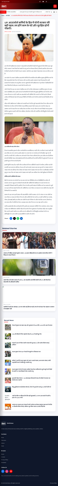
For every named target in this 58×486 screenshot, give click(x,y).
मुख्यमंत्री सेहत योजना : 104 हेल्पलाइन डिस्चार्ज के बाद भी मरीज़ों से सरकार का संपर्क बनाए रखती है (31, 379)
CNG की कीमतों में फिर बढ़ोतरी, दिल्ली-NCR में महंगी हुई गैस (26, 334)
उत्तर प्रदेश (8, 15)
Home (3, 15)
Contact (3, 457)
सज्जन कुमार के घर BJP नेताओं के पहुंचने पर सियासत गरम (26, 352)
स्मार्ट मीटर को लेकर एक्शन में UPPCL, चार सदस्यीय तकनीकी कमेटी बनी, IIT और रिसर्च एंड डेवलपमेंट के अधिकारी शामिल (27, 281)
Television (3, 440)
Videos (3, 443)
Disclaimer (3, 462)
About (2, 454)
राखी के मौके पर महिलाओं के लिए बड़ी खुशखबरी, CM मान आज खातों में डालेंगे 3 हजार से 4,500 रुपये (31, 397)
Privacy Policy (4, 460)
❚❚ (54, 12)
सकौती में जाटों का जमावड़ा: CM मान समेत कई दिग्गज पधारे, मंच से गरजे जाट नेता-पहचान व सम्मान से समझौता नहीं (29, 308)
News (2, 437)
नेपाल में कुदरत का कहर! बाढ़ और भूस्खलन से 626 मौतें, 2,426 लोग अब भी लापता (32, 325)
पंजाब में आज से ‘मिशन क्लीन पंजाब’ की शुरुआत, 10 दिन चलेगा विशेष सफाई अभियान (30, 344)
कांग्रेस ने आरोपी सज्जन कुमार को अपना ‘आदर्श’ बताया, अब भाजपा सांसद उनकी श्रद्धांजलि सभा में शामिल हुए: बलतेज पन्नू (31, 361)
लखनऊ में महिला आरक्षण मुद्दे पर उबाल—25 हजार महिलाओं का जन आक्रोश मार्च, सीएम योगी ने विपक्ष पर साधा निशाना (28, 254)
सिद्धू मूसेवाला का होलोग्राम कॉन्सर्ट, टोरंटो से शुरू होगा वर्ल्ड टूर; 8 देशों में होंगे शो (31, 387)
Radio (2, 446)
